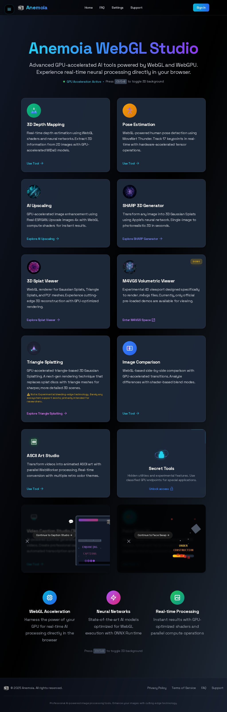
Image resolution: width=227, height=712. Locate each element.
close (27, 541)
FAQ (102, 8)
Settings (117, 8)
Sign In (201, 8)
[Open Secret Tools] (161, 441)
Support (136, 8)
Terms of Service (184, 688)
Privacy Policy (156, 688)
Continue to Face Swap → (153, 535)
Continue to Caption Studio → (54, 535)
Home (88, 8)
